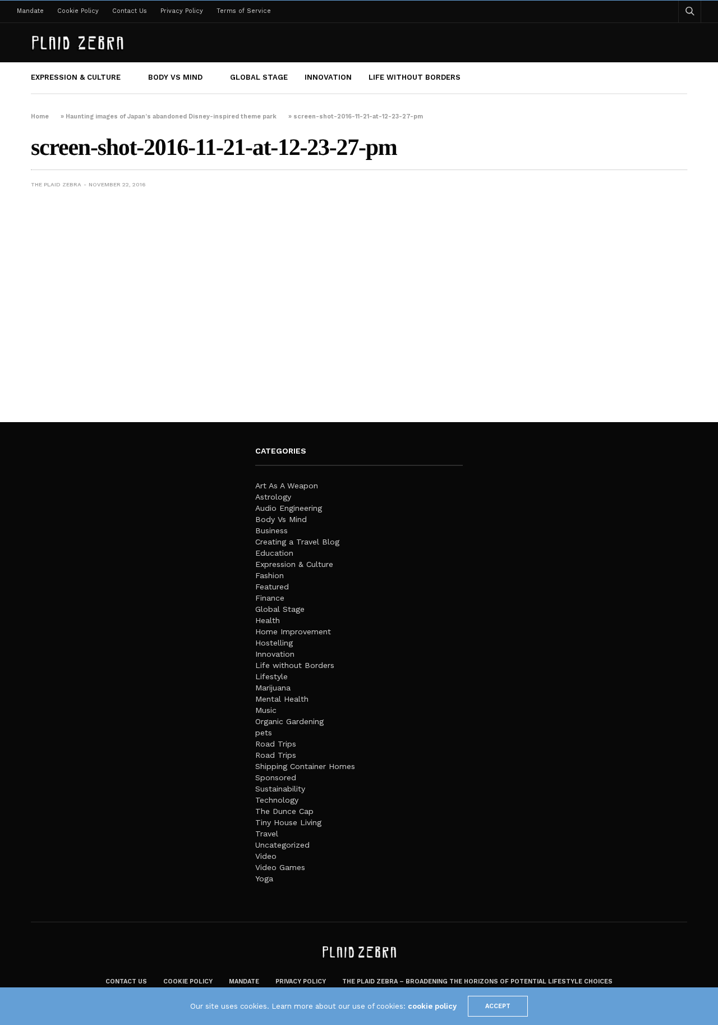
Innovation (328, 77)
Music (266, 710)
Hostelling (274, 643)
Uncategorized (282, 845)
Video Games (280, 867)
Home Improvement (293, 631)
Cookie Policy (78, 11)
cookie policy (432, 1006)
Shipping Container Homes (305, 766)
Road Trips (275, 744)
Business (271, 530)
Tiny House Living (288, 822)
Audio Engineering (288, 508)
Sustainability (280, 789)
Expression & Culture (76, 77)
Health (267, 620)
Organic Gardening (289, 721)
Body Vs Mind (175, 77)
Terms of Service (244, 11)
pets (263, 732)
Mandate (30, 11)
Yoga (264, 878)
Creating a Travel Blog (297, 542)
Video (266, 856)
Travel (266, 834)
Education (274, 553)
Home (40, 116)
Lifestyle (271, 676)
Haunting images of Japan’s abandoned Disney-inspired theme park (171, 116)
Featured (272, 587)
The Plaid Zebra (56, 184)
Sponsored (275, 777)
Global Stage (259, 77)
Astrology (273, 497)
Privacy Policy (181, 11)
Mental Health (282, 699)
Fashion (269, 575)
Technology (276, 800)
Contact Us (129, 11)
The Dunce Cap (284, 811)
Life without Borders (415, 77)
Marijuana (273, 688)
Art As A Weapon (286, 485)
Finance (269, 598)
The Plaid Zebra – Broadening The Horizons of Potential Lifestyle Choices (477, 981)
